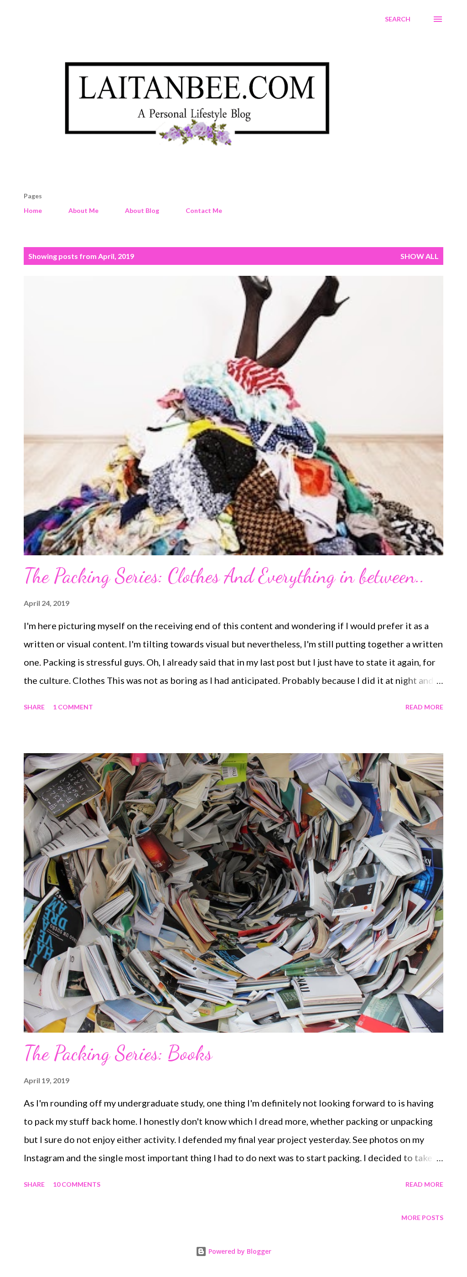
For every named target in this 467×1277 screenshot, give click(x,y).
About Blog (142, 210)
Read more (424, 707)
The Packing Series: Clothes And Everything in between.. (224, 576)
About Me (83, 210)
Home (33, 210)
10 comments (76, 1184)
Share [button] (34, 707)
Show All (419, 256)
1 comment (73, 707)
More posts (422, 1217)
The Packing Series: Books (118, 1053)
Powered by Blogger (239, 1251)
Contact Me (204, 210)
